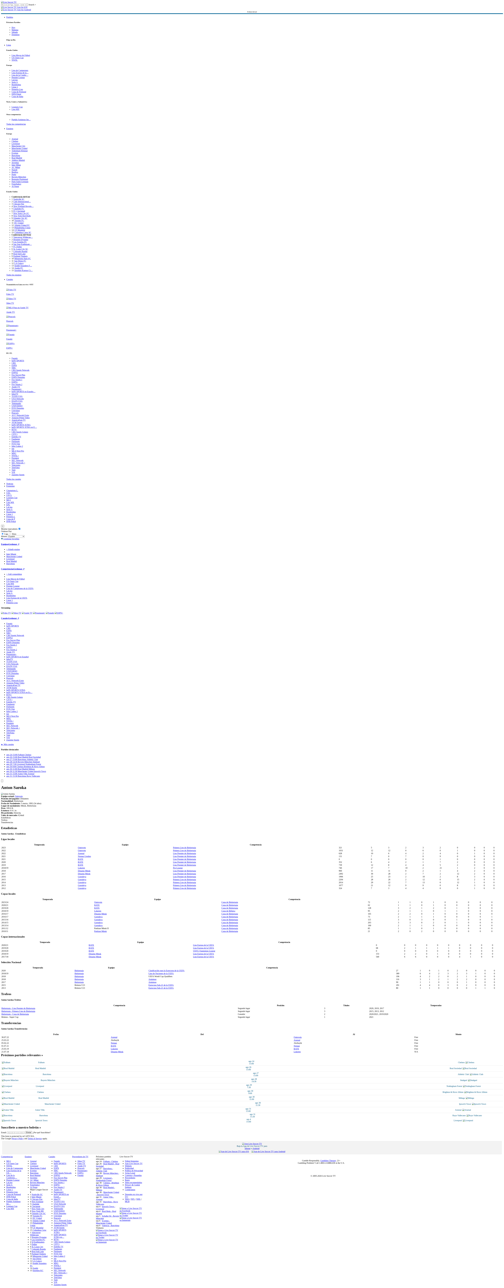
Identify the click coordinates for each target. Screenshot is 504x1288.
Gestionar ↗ (13, 544)
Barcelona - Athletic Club (104, 1169)
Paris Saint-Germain (20, 182)
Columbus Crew (39, 1230)
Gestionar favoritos (11, 539)
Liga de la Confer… (20, 75)
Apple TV (16, 387)
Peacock (15, 413)
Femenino (10, 486)
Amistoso (152, 979)
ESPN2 (15, 372)
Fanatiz (15, 358)
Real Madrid (17, 158)
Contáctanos (130, 1190)
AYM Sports (17, 422)
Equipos (9, 128)
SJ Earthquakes (38, 1242)
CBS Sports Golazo (20, 432)
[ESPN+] (59, 613)
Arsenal (15, 139)
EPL (8, 505)
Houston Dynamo (20, 239)
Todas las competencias (16, 124)
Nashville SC (18, 199)
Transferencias (7, 822)
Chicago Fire (18, 204)
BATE (80, 859)
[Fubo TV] (6, 613)
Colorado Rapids (20, 251)
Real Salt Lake (19, 254)
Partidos (9, 17)
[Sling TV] (16, 613)
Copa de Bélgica (228, 911)
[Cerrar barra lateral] (2, 780)
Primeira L (10, 517)
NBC (14, 368)
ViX (13, 472)
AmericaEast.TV (19, 420)
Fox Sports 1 (17, 380)
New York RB (38, 1211)
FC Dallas (17, 247)
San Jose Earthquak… (22, 244)
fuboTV (15, 394)
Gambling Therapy (328, 1160)
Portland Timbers (20, 256)
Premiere (15, 458)
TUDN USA (17, 396)
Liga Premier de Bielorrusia (184, 853)
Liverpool (16, 144)
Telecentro (16, 465)
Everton (15, 153)
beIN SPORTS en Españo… (23, 391)
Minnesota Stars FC (22, 258)
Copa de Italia (17, 96)
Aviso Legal (130, 1173)
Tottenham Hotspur (20, 151)
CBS (14, 363)
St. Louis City (37, 1247)
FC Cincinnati (19, 211)
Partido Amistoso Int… (21, 119)
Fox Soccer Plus (18, 375)
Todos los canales (13, 479)
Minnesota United (40, 1256)
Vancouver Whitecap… (23, 237)
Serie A (15, 82)
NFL (133, 1199)
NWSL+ (15, 456)
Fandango (16, 439)
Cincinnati (36, 1206)
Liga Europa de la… (20, 73)
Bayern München (19, 177)
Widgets (128, 1166)
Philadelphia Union (22, 228)
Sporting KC (38, 1270)
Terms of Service (35, 1138)
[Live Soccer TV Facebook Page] (108, 1233)
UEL (8, 493)
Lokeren (81, 868)
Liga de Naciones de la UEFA (161, 973)
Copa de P (10, 519)
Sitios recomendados (133, 1182)
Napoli (14, 170)
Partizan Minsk (100, 931)
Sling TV (81, 1161)
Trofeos (4, 820)
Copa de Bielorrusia (229, 902)
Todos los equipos (13, 275)
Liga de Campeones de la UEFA (19, 588)
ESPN (14, 365)
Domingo (16, 35)
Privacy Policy (18, 1138)
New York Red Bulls (22, 216)
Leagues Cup (17, 107)
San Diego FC (20, 261)
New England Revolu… (23, 206)
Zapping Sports (18, 475)
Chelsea (15, 141)
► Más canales (7, 744)
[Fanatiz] (50, 613)
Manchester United (19, 148)
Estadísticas (6, 818)
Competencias (7, 569)
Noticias (9, 484)
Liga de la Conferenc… (11, 1176)
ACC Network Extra (20, 415)
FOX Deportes (18, 408)
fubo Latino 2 (17, 446)
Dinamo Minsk (84, 871)
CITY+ (15, 434)
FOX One (16, 444)
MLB (127, 1201)
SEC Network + (18, 463)
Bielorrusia (79, 970)
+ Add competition (14, 574)
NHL (138, 1199)
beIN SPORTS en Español (17, 657)
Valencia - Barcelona (110, 1225)
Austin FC (18, 268)
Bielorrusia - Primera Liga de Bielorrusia (18, 1011)
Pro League (178, 868)
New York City (38, 1209)
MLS (8, 500)
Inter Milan (16, 165)
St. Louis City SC (20, 249)
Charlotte (35, 1204)
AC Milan (16, 167)
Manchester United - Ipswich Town (107, 1193)
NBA (127, 1199)
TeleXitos (16, 467)
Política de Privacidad (134, 1171)
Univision (16, 410)
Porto (14, 174)
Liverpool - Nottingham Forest (104, 1179)
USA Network (18, 399)
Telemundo (16, 403)
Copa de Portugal (19, 92)
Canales (9, 279)
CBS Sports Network (20, 370)
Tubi (13, 470)
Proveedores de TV (80, 1157)
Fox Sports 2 (17, 384)
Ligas (8, 45)
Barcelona (16, 155)
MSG (14, 453)
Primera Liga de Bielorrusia (184, 847)
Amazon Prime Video (21, 418)
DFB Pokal (16, 94)
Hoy (13, 27)
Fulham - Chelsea (110, 1161)
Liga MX (15, 109)
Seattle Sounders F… (23, 266)
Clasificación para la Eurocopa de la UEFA (166, 970)
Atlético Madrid (18, 160)
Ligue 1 (15, 87)
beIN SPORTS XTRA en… (60, 1236)
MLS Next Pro (18, 451)
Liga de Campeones (20, 70)
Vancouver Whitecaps (35, 1233)
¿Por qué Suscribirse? (42, 1132)
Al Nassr (15, 186)
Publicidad (129, 1168)
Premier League (18, 77)
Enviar (28, 1132)
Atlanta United (39, 1221)
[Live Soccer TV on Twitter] (108, 1237)
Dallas (34, 1244)
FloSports (16, 441)
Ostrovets (19, 796)
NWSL (15, 60)
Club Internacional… (22, 201)
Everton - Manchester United (104, 1222)
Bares (127, 1180)
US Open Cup (18, 58)
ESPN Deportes (18, 377)
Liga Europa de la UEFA (16, 598)
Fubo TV (81, 1163)
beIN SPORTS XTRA (21, 425)
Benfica (15, 172)
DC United (18, 223)
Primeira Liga (17, 89)
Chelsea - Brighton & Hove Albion (107, 1184)
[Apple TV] (27, 613)
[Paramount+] (39, 613)
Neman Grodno (84, 856)
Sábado (15, 32)
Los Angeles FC (20, 242)
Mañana (15, 30)
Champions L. (12, 490)
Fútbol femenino (132, 1161)
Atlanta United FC (22, 225)
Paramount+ (17, 389)
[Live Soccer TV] (9, 2)
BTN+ (14, 429)
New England (37, 1202)
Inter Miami (36, 1197)
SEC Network (17, 460)
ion (13, 448)
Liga (6, 534)
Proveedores (130, 1178)
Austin (35, 1268)
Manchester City (18, 146)
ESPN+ (15, 382)
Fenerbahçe (16, 184)
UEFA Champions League (204, 951)
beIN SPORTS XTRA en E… (24, 427)
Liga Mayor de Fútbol (21, 55)
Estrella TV (16, 437)
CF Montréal (19, 230)
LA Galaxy (19, 263)
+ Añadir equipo (13, 549)
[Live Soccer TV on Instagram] (108, 1242)
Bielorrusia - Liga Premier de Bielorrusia (18, 1008)
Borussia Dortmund (20, 179)
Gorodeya (82, 877)
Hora (13, 534)
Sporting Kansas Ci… (23, 270)
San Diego (37, 1259)
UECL (9, 495)
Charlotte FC (18, 209)
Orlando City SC (20, 218)
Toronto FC (19, 220)
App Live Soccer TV (134, 1163)
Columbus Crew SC (22, 232)
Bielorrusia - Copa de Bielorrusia (15, 1014)
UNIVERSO (17, 406)
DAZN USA (17, 401)
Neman (114, 1043)
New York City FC (21, 213)
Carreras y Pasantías (133, 1175)
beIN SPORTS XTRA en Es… (19, 692)
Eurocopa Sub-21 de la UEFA (161, 985)
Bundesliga (16, 85)
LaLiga (15, 80)
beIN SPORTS (18, 361)
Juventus (15, 163)
